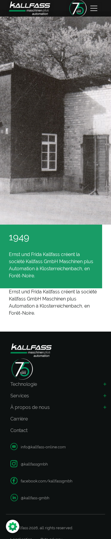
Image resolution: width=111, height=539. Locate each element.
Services (19, 396)
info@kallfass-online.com (43, 447)
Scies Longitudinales (32, 437)
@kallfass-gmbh (35, 498)
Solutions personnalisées (33, 510)
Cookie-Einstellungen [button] (37, 526)
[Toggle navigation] (94, 8)
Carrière (19, 419)
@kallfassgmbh (34, 464)
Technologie (23, 384)
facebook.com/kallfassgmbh (47, 481)
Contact (19, 430)
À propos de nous (30, 407)
